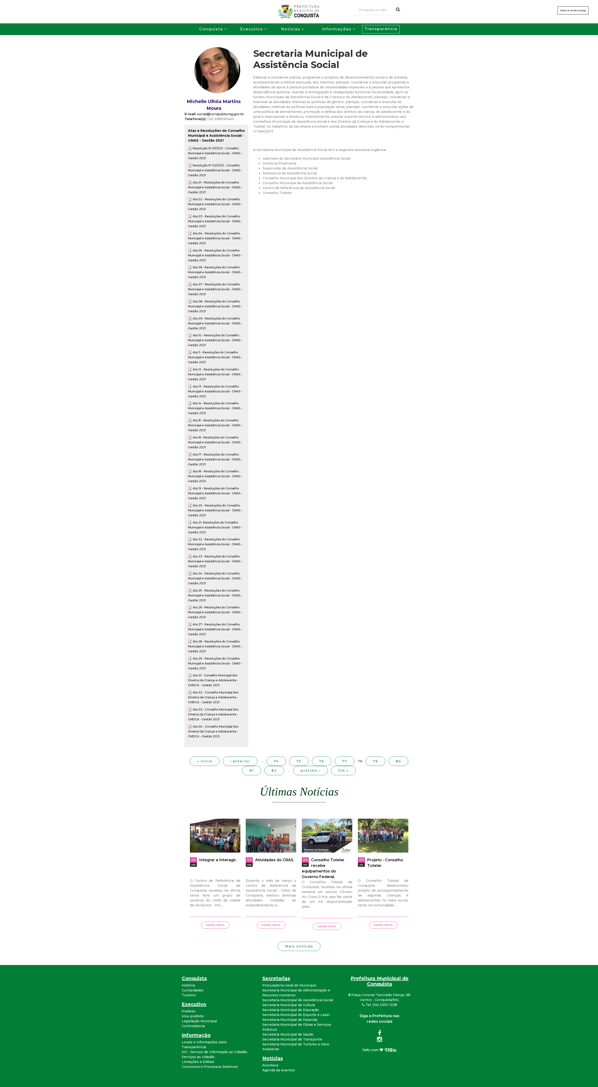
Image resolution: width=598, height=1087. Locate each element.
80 (398, 761)
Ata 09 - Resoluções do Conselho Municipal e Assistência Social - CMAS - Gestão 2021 (215, 323)
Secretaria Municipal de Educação (290, 1010)
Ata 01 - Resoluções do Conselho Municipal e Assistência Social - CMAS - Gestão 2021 (215, 187)
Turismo (189, 995)
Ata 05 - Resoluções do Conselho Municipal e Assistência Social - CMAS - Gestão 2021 (215, 255)
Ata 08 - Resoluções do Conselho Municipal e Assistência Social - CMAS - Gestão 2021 (215, 306)
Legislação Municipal (199, 1021)
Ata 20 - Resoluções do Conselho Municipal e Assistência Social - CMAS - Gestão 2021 (215, 510)
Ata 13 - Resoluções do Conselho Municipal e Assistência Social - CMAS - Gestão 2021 (215, 391)
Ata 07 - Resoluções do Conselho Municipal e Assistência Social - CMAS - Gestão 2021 (215, 289)
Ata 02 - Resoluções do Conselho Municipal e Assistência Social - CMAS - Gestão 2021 (215, 204)
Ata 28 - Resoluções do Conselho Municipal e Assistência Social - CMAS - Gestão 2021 (215, 646)
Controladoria (193, 1026)
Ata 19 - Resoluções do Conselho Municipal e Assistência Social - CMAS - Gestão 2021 (215, 493)
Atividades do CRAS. (274, 860)
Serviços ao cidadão (198, 1057)
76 (321, 761)
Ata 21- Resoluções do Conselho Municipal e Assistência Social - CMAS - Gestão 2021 (215, 527)
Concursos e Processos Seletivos (210, 1067)
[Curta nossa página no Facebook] (379, 1034)
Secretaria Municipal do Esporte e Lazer (296, 1015)
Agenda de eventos (278, 1070)
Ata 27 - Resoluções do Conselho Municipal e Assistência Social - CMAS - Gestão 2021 (215, 629)
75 (298, 761)
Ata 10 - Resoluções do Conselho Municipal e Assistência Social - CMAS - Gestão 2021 (215, 340)
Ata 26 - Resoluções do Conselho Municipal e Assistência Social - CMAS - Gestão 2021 (215, 612)
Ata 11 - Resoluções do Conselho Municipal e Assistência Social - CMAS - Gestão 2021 (215, 357)
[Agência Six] (379, 1049)
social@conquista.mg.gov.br (220, 114)
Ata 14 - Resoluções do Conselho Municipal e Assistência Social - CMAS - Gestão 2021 (215, 408)
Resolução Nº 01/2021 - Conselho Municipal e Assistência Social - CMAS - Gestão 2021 (215, 153)
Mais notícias (299, 946)
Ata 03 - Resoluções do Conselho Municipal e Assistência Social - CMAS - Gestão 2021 (215, 221)
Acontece (270, 1065)
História (188, 985)
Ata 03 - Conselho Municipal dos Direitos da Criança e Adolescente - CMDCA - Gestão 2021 (213, 714)
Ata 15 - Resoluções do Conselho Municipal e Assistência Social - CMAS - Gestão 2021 (215, 425)
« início (204, 761)
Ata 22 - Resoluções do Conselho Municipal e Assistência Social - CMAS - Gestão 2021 (215, 544)
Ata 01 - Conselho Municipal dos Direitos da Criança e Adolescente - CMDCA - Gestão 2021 (213, 680)
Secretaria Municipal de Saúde (287, 1034)
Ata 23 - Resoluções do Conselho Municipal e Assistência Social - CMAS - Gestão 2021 (215, 561)
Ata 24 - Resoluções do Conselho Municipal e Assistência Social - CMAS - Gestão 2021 (215, 578)
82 (274, 770)
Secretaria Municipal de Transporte (292, 1039)
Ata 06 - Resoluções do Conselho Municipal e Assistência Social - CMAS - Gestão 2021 (215, 272)
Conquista (211, 29)
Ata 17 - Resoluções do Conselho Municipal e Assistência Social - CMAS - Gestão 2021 (215, 459)
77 (344, 761)
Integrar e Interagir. (218, 860)
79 (375, 761)
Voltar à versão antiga (573, 10)
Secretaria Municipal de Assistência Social (297, 1000)
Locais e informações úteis (204, 1042)
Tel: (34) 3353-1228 (381, 1005)
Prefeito (189, 1011)
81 (251, 770)
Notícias (290, 29)
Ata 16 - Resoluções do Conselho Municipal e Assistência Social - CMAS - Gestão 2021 (215, 442)
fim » (343, 770)
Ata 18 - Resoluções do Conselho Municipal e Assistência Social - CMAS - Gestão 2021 (215, 476)
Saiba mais (215, 925)
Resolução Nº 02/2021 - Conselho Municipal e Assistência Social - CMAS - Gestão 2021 (215, 170)
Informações (337, 29)
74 (276, 761)
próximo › (310, 770)
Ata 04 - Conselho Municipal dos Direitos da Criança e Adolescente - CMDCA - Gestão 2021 (213, 731)
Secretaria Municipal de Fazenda (289, 1020)
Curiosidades (192, 990)
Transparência (380, 29)
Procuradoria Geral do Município (289, 985)
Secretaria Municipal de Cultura (288, 1005)
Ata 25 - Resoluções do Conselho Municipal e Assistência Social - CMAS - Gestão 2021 (215, 595)
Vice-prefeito (193, 1016)
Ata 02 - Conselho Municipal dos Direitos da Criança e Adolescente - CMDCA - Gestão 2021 (213, 697)
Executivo (251, 29)
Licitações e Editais (198, 1062)
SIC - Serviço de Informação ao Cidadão (214, 1052)
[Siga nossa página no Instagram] (379, 1040)
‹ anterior (240, 761)
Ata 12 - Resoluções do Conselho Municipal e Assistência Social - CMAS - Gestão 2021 (215, 374)
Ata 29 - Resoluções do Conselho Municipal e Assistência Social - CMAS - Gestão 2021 (215, 663)
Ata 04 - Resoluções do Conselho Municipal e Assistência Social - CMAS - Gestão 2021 (215, 238)
